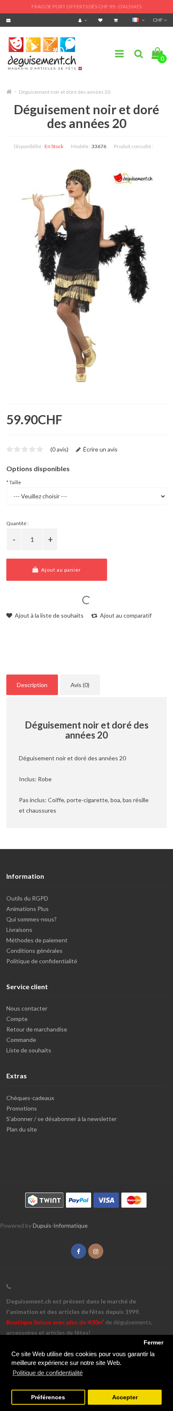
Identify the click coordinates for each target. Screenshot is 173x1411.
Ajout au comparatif (125, 615)
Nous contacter (26, 1008)
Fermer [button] (153, 1342)
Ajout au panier (60, 570)
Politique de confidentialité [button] (48, 1372)
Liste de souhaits (28, 1050)
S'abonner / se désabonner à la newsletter (61, 1118)
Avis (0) (80, 684)
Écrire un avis (100, 449)
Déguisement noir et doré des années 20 (64, 92)
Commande (21, 1039)
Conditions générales (34, 950)
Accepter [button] (125, 1397)
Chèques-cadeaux (30, 1097)
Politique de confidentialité (41, 961)
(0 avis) (59, 449)
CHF (158, 20)
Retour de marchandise (36, 1029)
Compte (17, 1018)
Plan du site (21, 1129)
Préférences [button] (48, 1397)
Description (32, 684)
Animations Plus (27, 908)
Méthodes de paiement (37, 940)
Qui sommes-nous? (31, 919)
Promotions (21, 1108)
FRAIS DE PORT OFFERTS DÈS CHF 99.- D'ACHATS (86, 6)
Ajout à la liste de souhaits (48, 615)
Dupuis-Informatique (60, 1225)
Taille (15, 482)
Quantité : (17, 523)
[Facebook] (78, 1251)
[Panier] (117, 20)
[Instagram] (95, 1251)
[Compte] (84, 20)
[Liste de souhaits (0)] (101, 20)
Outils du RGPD (27, 898)
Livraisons (19, 929)
